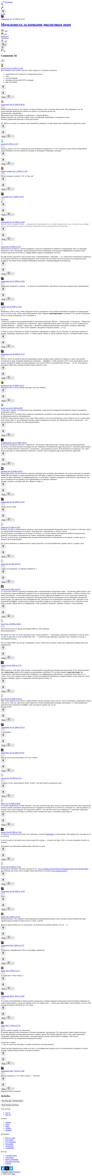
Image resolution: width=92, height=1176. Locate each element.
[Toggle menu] (2, 2)
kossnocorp (5, 385)
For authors (9, 1140)
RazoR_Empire (6, 171)
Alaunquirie (5, 19)
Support (17, 1172)
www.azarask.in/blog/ (59, 871)
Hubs (7, 1126)
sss (2, 144)
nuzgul (3, 247)
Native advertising (11, 1159)
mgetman (4, 471)
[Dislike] (3, 93)
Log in (7, 1113)
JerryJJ (3, 624)
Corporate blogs (11, 1155)
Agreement (9, 1146)
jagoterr (3, 307)
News (7, 1124)
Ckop (3, 589)
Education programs (12, 1161)
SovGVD (4, 68)
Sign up (3, 1091)
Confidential (9, 1148)
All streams (8, 2)
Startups (8, 1163)
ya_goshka (5, 197)
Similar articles (18, 1101)
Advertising (9, 1157)
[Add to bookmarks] (8, 96)
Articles (8, 1122)
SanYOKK (5, 753)
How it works (10, 1138)
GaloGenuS (5, 104)
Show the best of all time (10, 1105)
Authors (8, 1128)
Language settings (8, 1172)
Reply (3, 97)
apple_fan (4, 408)
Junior (3, 917)
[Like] (3, 87)
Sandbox (8, 1130)
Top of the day (6, 1101)
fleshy (3, 803)
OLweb (3, 699)
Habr (13, 1174)
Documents (9, 1144)
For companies (10, 1142)
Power (3, 867)
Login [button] (3, 14)
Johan (3, 527)
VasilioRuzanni (6, 443)
